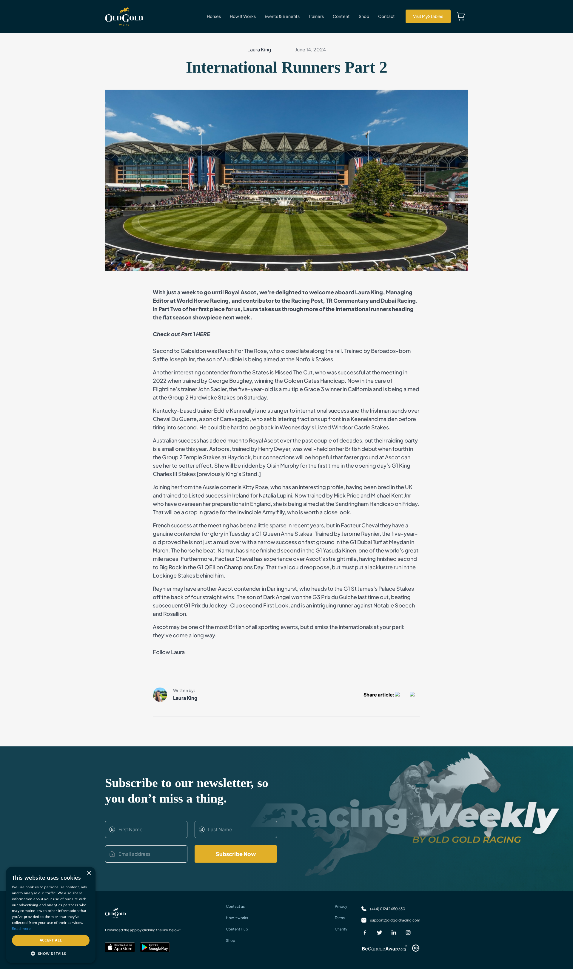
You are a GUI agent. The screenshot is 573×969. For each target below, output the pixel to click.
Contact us (235, 906)
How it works (237, 918)
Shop (364, 16)
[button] (51, 953)
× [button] (89, 873)
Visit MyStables (428, 16)
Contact (386, 16)
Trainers (316, 16)
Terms (340, 918)
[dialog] (51, 915)
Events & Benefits (282, 16)
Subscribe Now (236, 853)
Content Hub (237, 929)
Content (341, 16)
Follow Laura (169, 651)
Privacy (341, 906)
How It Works (243, 16)
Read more (21, 928)
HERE (203, 333)
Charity (341, 929)
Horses (214, 16)
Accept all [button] (51, 940)
